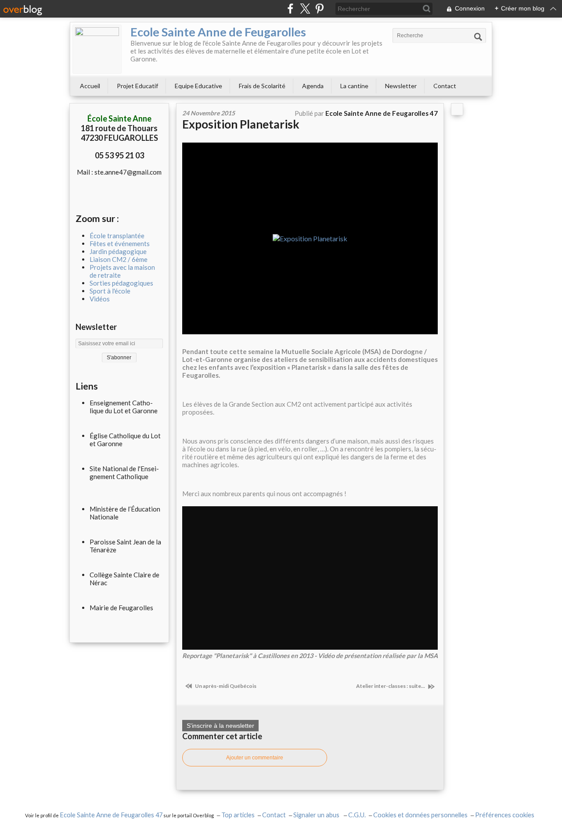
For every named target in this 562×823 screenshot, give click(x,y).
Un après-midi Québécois (225, 686)
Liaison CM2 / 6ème (119, 259)
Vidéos (100, 299)
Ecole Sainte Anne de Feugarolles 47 (111, 815)
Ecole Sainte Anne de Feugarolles (218, 32)
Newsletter (401, 85)
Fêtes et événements (120, 243)
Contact (444, 85)
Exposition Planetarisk (240, 124)
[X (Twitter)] (304, 9)
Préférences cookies (504, 815)
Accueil (90, 85)
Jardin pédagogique (118, 251)
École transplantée (117, 236)
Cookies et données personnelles (420, 815)
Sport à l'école (110, 291)
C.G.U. (357, 815)
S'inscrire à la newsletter (220, 725)
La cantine (354, 85)
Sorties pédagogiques (121, 283)
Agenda (313, 85)
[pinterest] (319, 9)
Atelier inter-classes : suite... (391, 686)
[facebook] (290, 9)
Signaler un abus (317, 815)
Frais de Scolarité (262, 85)
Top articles (238, 815)
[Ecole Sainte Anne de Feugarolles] (97, 49)
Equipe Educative (198, 85)
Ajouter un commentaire (254, 758)
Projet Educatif (137, 85)
